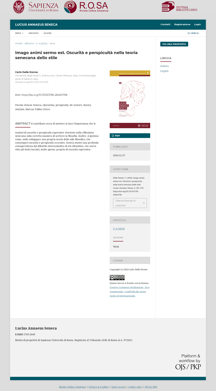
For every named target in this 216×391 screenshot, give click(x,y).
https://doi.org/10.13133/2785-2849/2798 (44, 94)
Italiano (164, 66)
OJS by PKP (151, 386)
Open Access (118, 386)
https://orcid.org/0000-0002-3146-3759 (31, 82)
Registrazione (182, 24)
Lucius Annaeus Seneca (36, 25)
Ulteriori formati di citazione (125, 203)
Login (197, 24)
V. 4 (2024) (41, 43)
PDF (117, 135)
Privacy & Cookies (99, 386)
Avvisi (47, 33)
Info (18, 33)
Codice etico (135, 386)
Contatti (165, 24)
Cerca (194, 33)
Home (18, 43)
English (164, 71)
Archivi (33, 33)
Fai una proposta (174, 44)
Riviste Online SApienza (72, 386)
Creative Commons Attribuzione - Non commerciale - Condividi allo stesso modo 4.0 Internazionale (129, 291)
